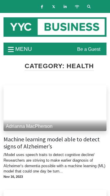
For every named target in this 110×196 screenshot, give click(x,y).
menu (23, 49)
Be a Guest (88, 49)
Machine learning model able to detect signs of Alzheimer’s (52, 143)
